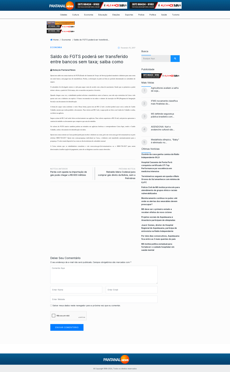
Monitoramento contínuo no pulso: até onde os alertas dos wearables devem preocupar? (159, 201)
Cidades (63, 15)
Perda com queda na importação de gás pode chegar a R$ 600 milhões (68, 172)
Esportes (129, 15)
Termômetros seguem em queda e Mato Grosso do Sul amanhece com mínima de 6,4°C (160, 179)
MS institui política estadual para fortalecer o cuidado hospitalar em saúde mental (157, 247)
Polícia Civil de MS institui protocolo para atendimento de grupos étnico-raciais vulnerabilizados (160, 190)
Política (152, 15)
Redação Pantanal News (63, 70)
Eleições (116, 15)
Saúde (164, 15)
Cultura (75, 15)
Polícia (141, 15)
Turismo (175, 15)
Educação (102, 15)
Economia (88, 15)
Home (56, 40)
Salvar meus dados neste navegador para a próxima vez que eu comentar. (86, 305)
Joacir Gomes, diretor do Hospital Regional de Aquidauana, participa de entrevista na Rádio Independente (159, 228)
